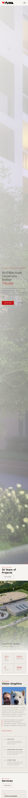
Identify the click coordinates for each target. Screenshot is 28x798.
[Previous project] (2, 615)
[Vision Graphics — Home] (7, 2)
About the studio (6, 730)
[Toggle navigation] (24, 3)
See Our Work (8, 302)
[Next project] (25, 615)
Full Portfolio (7, 576)
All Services (7, 785)
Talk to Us (20, 302)
